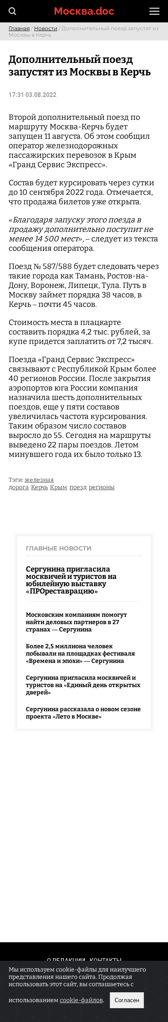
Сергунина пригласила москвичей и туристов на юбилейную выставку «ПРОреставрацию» (71, 580)
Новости (45, 28)
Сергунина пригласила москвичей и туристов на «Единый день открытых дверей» (83, 685)
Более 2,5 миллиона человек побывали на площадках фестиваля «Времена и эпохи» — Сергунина (80, 654)
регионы (102, 487)
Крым (58, 487)
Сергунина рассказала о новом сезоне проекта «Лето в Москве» (83, 713)
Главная (19, 28)
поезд (78, 487)
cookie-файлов (81, 1000)
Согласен (127, 1000)
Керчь (39, 487)
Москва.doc (84, 11)
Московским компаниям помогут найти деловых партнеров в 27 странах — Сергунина (76, 622)
